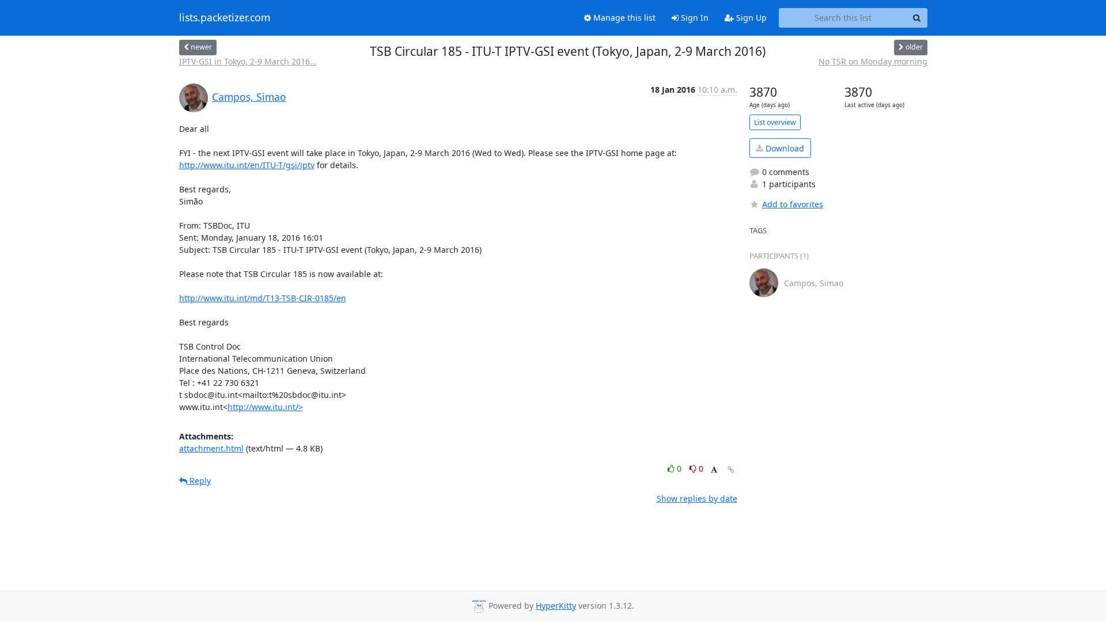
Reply (199, 480)
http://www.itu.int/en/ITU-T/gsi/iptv (247, 165)
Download (783, 148)
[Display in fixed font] (714, 470)
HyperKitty (556, 605)
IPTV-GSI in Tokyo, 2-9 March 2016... (248, 61)
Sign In (694, 17)
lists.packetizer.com (224, 18)
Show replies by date (697, 498)
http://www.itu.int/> (265, 406)
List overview (775, 122)
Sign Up (750, 17)
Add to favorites (792, 204)
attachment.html (211, 448)
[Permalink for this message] (731, 469)
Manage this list (623, 17)
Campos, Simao (249, 97)
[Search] (917, 18)
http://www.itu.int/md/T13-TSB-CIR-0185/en (262, 298)
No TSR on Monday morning (873, 61)
